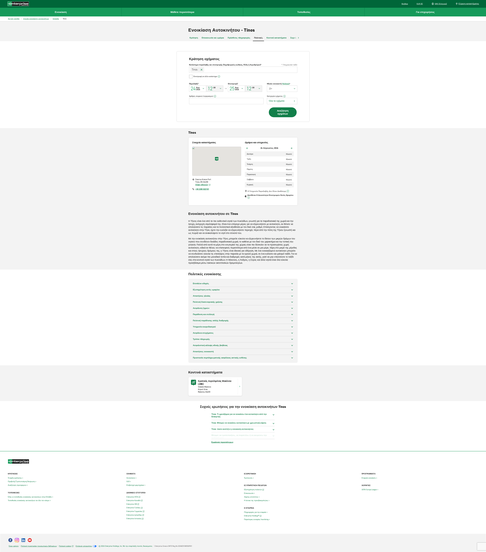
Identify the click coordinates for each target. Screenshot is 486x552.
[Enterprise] (18, 4)
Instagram (17, 540)
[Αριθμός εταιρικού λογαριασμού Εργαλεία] (215, 96)
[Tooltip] (288, 191)
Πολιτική (285, 84)
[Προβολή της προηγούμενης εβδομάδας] (247, 148)
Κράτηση (194, 38)
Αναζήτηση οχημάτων (283, 112)
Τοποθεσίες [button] (303, 12)
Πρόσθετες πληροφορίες (239, 38)
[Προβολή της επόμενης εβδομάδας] (291, 148)
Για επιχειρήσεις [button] (425, 12)
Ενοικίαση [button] (61, 12)
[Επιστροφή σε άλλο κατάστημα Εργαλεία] (219, 76)
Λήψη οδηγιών (201, 184)
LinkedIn (23, 540)
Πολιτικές (258, 38)
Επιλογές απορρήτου (84, 546)
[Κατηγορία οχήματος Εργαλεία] (284, 96)
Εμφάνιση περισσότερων (222, 442)
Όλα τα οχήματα (277, 100)
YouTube (29, 540)
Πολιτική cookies (65, 546)
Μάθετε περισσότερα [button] (182, 12)
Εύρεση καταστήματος (469, 3)
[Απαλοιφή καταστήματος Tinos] (201, 69)
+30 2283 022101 (202, 189)
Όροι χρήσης (14, 546)
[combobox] (243, 70)
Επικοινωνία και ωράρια (213, 38)
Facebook (10, 540)
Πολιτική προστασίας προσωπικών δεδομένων (39, 546)
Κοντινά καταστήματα (277, 38)
